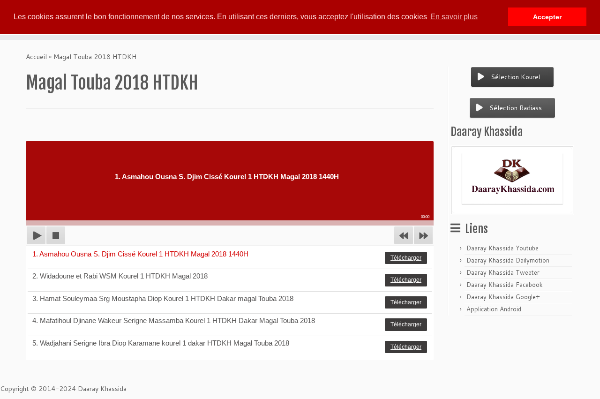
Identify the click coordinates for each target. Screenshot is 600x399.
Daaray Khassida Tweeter (503, 272)
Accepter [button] (547, 17)
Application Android (493, 309)
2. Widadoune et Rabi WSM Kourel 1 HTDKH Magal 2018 (120, 276)
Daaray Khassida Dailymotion (507, 260)
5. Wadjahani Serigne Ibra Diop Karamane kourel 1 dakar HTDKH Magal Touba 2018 (160, 343)
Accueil (36, 56)
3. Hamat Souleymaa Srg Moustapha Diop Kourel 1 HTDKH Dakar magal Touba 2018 (162, 298)
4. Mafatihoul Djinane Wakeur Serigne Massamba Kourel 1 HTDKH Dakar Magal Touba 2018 (173, 320)
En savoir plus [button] (454, 17)
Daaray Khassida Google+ (503, 297)
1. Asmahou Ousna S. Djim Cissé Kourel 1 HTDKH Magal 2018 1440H (140, 254)
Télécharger (405, 258)
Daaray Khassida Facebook (504, 284)
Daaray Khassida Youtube (502, 248)
